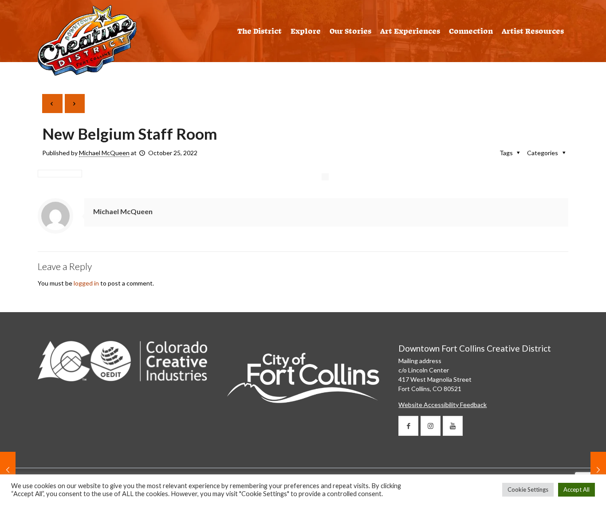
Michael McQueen (104, 153)
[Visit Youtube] (453, 426)
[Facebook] (408, 426)
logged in (86, 283)
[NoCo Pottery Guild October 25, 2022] (598, 469)
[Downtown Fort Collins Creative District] (87, 39)
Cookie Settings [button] (528, 489)
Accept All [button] (576, 489)
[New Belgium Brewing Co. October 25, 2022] (8, 469)
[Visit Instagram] (431, 426)
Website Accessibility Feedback (442, 404)
